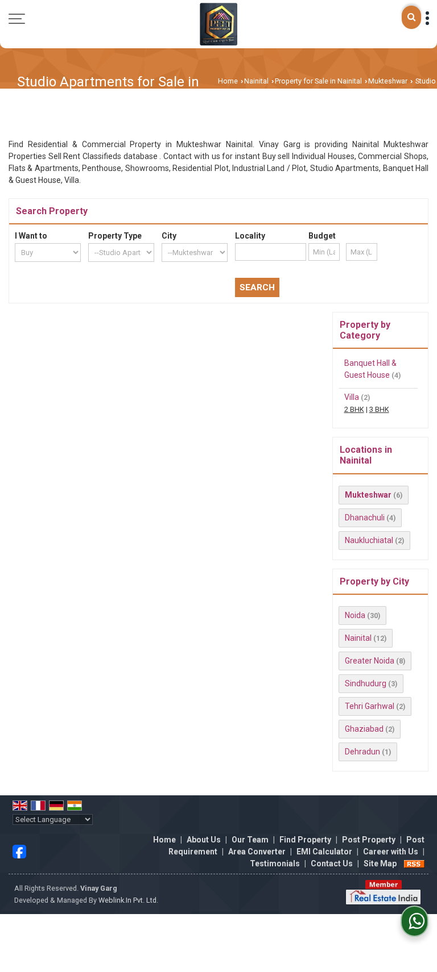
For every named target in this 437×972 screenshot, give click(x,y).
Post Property (368, 839)
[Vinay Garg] (218, 24)
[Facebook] (19, 851)
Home (228, 81)
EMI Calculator (324, 851)
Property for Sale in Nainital (318, 81)
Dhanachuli (365, 517)
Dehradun (362, 751)
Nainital (256, 81)
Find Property (305, 839)
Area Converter (257, 851)
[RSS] (414, 863)
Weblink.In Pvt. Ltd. (128, 900)
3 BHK (379, 409)
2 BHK (354, 409)
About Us (204, 839)
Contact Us (332, 863)
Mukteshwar (387, 81)
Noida (355, 615)
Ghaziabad (364, 728)
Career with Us (390, 851)
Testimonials (275, 863)
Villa (351, 397)
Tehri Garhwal (369, 706)
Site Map (380, 863)
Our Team (250, 839)
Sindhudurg (365, 683)
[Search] (411, 17)
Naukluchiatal (369, 540)
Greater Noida (369, 660)
